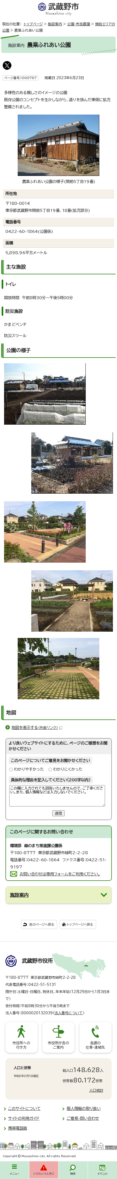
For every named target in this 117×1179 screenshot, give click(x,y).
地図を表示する (34, 727)
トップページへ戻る (80, 924)
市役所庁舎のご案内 (58, 1045)
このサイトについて (24, 1108)
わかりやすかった (29, 769)
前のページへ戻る (41, 924)
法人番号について (68, 1013)
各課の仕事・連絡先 (95, 1045)
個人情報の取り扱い (84, 1108)
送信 (58, 813)
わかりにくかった (67, 769)
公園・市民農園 (78, 24)
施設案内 (55, 24)
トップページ (33, 24)
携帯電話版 (17, 1128)
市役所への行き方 (21, 1045)
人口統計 (96, 1090)
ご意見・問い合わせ (83, 1118)
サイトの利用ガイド (23, 1118)
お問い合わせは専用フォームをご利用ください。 (60, 874)
